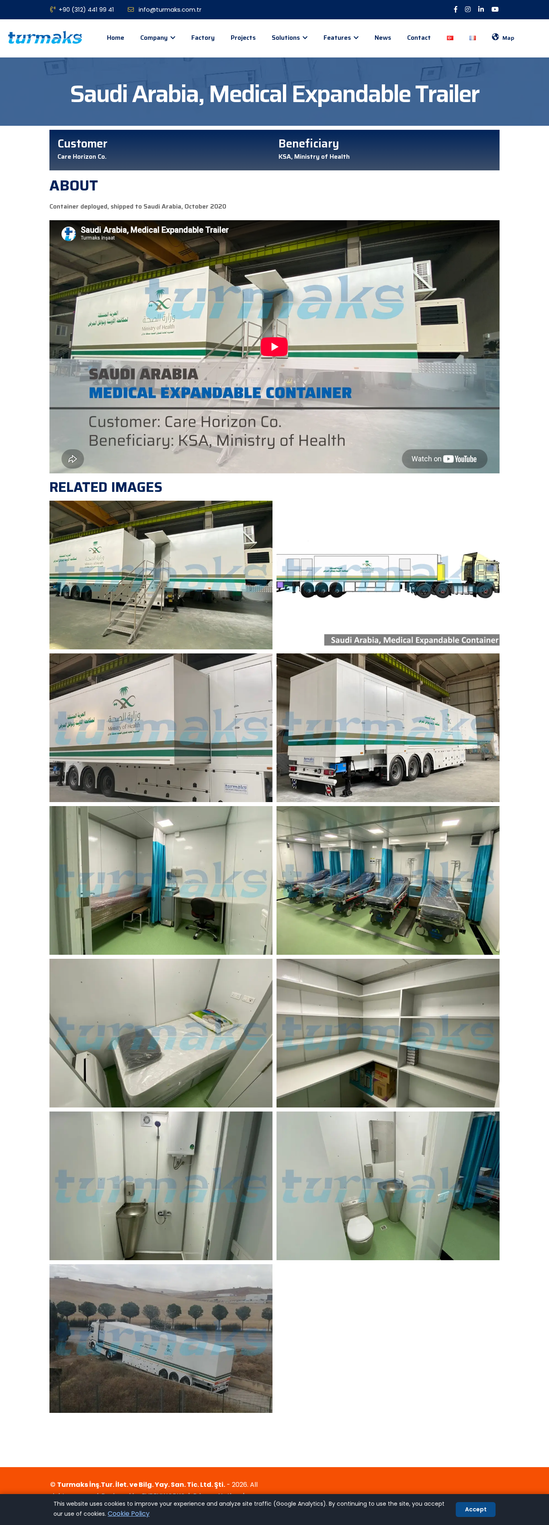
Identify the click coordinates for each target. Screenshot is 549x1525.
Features (338, 38)
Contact (419, 38)
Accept (476, 1509)
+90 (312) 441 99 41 (86, 9)
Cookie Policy (129, 1513)
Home (115, 38)
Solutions (286, 38)
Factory (203, 38)
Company (154, 38)
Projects (243, 38)
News (383, 38)
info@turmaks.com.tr (169, 9)
